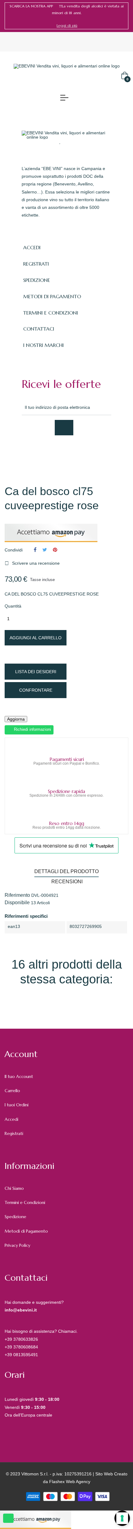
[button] (67, 25)
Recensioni (67, 881)
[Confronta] (72, 141)
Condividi (35, 549)
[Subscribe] (64, 427)
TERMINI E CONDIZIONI (50, 313)
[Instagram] (65, 452)
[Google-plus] (52, 452)
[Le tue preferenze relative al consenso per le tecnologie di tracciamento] (122, 1518)
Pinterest (55, 549)
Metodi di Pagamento (26, 1231)
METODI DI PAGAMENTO (52, 296)
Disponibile (17, 902)
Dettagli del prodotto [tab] (66, 871)
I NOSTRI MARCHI (43, 345)
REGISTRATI (36, 264)
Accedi (11, 1119)
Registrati (14, 1133)
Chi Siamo (14, 1188)
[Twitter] (38, 452)
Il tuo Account (19, 1076)
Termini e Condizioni (25, 1202)
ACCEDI (32, 247)
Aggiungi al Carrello (36, 637)
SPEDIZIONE (36, 280)
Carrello (12, 1090)
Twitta (44, 549)
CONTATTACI (38, 329)
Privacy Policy (17, 1245)
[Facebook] (25, 452)
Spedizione (15, 1216)
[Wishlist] (60, 141)
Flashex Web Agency (69, 1481)
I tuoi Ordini (16, 1105)
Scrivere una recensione (32, 563)
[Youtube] (79, 452)
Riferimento (17, 895)
